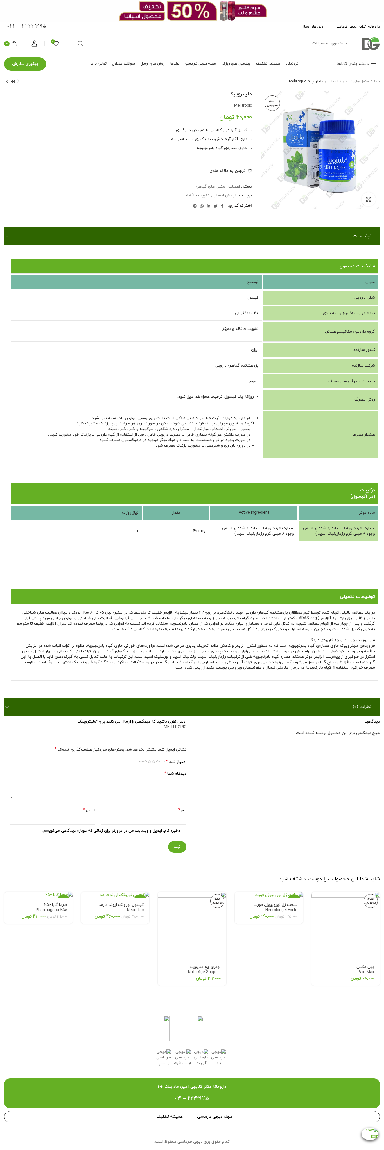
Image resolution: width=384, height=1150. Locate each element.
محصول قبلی (18, 81)
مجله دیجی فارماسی (214, 1116)
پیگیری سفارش (25, 64)
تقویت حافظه (197, 195)
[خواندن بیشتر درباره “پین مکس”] (316, 901)
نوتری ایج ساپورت (204, 969)
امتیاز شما (176, 762)
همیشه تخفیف (170, 1116)
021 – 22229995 (192, 1098)
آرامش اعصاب (224, 195)
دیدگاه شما (175, 774)
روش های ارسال (313, 26)
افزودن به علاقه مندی (228, 171)
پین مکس (365, 969)
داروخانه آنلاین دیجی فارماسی (358, 26)
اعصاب (333, 81)
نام (182, 810)
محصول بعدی (7, 81)
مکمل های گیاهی (210, 186)
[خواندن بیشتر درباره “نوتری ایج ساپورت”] (162, 901)
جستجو (80, 43)
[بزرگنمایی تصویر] (369, 199)
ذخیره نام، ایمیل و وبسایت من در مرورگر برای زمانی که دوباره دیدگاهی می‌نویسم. (111, 830)
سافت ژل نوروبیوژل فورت (275, 907)
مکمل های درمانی (356, 81)
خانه (376, 81)
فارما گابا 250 (51, 907)
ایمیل (89, 810)
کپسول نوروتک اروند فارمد (121, 907)
